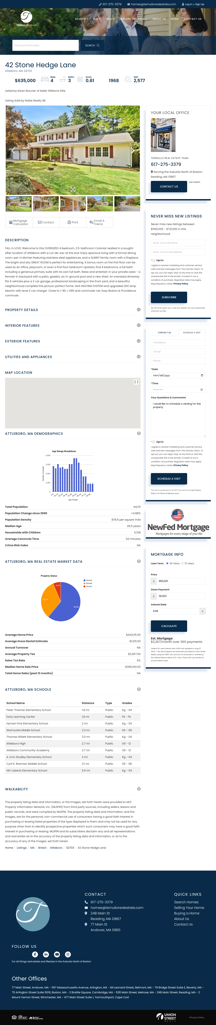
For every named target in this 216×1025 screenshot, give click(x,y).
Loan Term (157, 563)
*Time (154, 383)
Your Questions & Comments (168, 397)
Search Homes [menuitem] (186, 902)
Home (9, 848)
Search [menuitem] (80, 19)
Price (154, 574)
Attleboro (56, 848)
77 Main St (105, 927)
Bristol (42, 848)
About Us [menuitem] (159, 19)
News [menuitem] (175, 19)
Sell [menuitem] (109, 19)
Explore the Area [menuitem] (132, 19)
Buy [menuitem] (96, 19)
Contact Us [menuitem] (193, 19)
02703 (70, 848)
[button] (92, 45)
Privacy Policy (180, 283)
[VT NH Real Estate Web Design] (166, 1017)
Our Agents (194, 182)
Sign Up (199, 4)
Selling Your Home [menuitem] (189, 907)
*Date (154, 369)
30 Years (175, 563)
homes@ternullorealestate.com (153, 4)
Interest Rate (158, 604)
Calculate (169, 626)
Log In (188, 4)
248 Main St (106, 916)
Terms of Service (167, 493)
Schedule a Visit (191, 332)
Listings (22, 848)
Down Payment (160, 589)
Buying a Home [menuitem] (186, 913)
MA (32, 848)
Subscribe (169, 297)
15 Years (189, 563)
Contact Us (169, 186)
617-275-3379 (112, 4)
